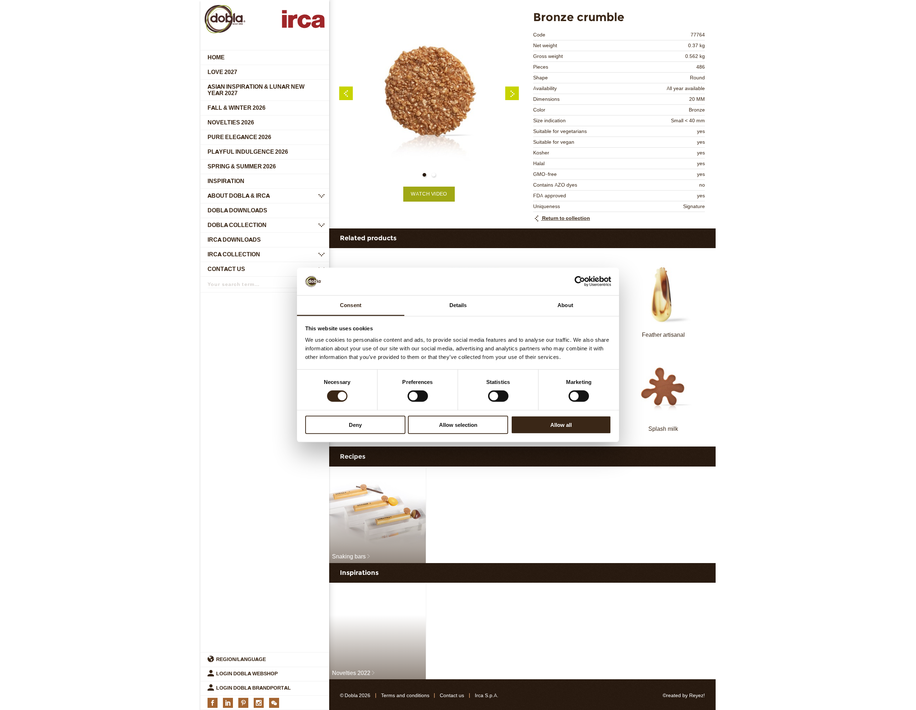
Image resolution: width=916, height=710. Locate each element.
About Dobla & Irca (239, 195)
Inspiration (226, 181)
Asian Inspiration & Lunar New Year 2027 (256, 90)
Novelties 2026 (231, 122)
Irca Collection (234, 254)
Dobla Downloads (237, 210)
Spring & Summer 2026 (242, 166)
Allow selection (458, 424)
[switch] (418, 396)
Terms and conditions (405, 695)
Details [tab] (458, 305)
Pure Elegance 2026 (239, 137)
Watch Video (429, 194)
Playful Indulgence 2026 (248, 151)
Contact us (226, 269)
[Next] (512, 93)
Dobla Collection (237, 225)
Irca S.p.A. (486, 695)
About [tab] (565, 305)
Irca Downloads (234, 239)
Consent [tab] (350, 305)
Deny (355, 424)
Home (216, 57)
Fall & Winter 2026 (236, 107)
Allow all (561, 424)
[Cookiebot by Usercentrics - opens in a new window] (580, 281)
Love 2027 (222, 72)
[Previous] (346, 93)
